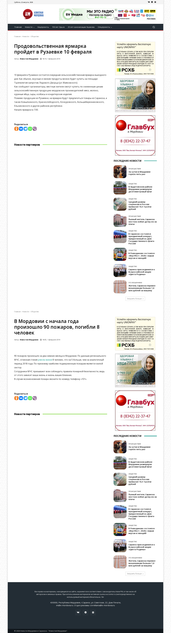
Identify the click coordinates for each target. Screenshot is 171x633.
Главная (17, 36)
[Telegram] (152, 2)
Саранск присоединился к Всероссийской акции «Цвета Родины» (142, 272)
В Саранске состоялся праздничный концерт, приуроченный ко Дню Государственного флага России (141, 238)
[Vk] (148, 2)
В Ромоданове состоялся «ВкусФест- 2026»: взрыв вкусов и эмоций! (142, 255)
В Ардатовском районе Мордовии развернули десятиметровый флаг (140, 189)
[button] (154, 27)
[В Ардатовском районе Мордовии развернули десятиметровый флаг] (120, 187)
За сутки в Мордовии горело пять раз (139, 172)
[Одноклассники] (155, 2)
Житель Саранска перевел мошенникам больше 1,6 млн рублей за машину (142, 288)
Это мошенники (135, 282)
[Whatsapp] (30, 129)
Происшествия (135, 168)
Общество (35, 36)
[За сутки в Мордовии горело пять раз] (120, 171)
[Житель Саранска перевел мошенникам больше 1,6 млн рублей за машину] (120, 286)
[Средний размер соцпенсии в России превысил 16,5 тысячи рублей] (120, 204)
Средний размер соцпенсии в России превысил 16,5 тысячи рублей (140, 205)
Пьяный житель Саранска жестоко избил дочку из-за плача (143, 221)
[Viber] (35, 129)
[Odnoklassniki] (16, 129)
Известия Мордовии (29, 59)
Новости (25, 36)
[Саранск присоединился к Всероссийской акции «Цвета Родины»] (120, 270)
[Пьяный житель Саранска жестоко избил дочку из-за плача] (120, 220)
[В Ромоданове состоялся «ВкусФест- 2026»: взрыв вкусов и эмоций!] (120, 254)
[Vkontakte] (21, 129)
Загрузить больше (134, 298)
